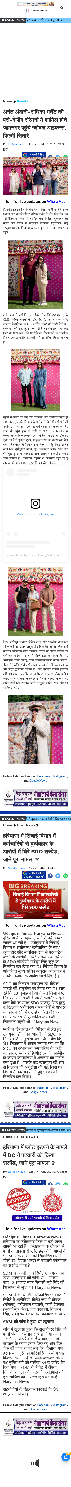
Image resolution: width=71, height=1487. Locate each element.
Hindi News (26, 825)
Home (7, 101)
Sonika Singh (16, 868)
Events (22, 101)
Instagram (59, 776)
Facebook (43, 776)
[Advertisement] (35, 61)
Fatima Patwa (16, 144)
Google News (38, 780)
